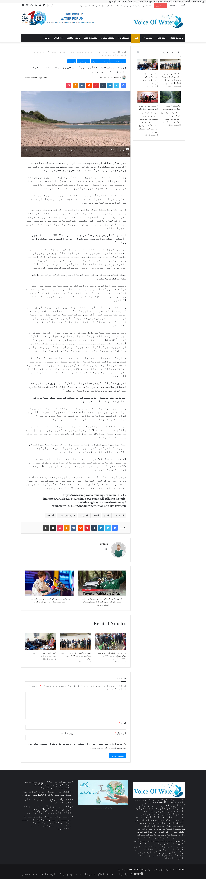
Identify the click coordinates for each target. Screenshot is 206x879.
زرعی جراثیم (66, 515)
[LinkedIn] (110, 85)
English (58, 38)
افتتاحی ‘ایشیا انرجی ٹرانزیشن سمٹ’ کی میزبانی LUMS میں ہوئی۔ (115, 5)
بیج (106, 515)
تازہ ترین (161, 38)
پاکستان (148, 38)
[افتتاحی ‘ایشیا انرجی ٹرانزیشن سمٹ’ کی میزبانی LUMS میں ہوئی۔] (75, 641)
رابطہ (44, 874)
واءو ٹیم (121, 874)
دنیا (136, 38)
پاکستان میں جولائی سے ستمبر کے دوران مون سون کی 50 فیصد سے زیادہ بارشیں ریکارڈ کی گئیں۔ (47, 809)
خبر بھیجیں (30, 874)
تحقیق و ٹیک (90, 38)
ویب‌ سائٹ (67, 733)
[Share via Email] (53, 528)
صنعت (50, 515)
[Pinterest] (96, 85)
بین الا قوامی (109, 52)
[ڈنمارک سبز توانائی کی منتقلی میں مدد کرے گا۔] (40, 641)
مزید (47, 38)
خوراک (83, 515)
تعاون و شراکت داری (63, 874)
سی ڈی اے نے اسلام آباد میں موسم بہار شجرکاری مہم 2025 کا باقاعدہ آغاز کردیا (111, 655)
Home (121, 52)
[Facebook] (123, 85)
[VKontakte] (82, 85)
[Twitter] (116, 85)
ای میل (120, 733)
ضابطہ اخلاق (105, 874)
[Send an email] (115, 78)
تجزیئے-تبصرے (107, 38)
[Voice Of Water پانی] (159, 21)
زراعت (71, 61)
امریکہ (118, 515)
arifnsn (118, 78)
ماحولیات (124, 38)
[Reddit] (89, 85)
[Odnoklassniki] (75, 85)
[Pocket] (68, 85)
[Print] (46, 528)
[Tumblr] (103, 85)
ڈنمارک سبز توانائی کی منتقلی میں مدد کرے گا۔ (48, 800)
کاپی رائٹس (87, 874)
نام (122, 722)
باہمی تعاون (73, 38)
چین (95, 515)
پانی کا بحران (176, 38)
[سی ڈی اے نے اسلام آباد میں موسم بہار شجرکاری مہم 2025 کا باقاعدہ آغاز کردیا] (110, 641)
